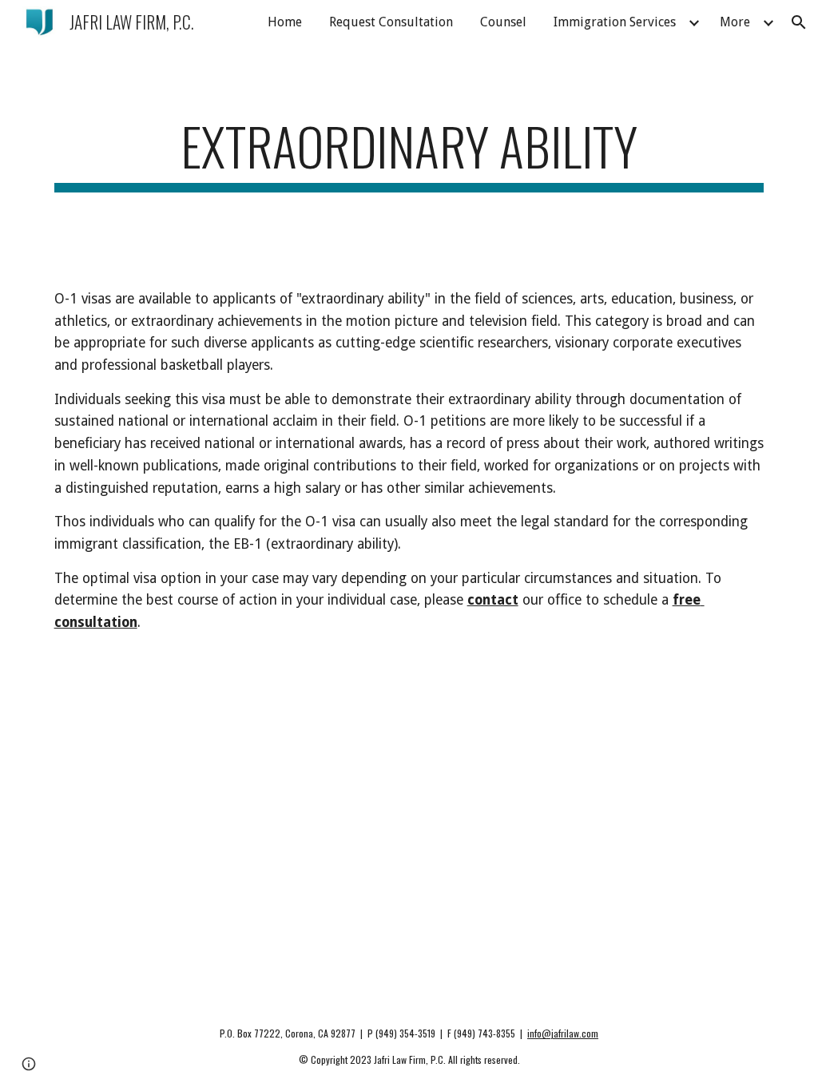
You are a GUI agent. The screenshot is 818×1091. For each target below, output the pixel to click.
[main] (409, 154)
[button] (799, 22)
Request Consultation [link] (391, 22)
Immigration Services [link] (615, 22)
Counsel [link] (503, 22)
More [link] (735, 22)
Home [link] (285, 22)
